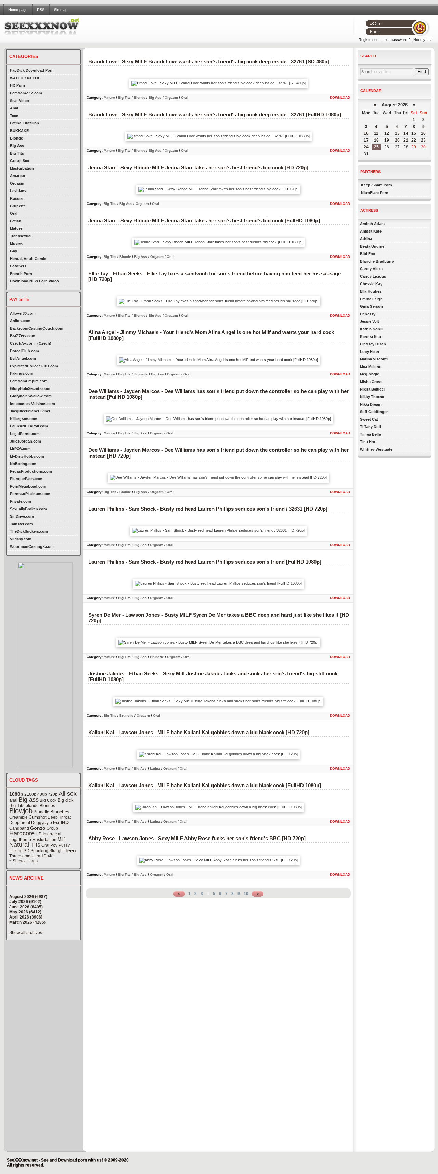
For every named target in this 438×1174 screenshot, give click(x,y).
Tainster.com (21, 524)
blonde (32, 805)
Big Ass (17, 146)
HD (39, 834)
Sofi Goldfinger (374, 412)
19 (386, 140)
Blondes (47, 805)
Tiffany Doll (370, 427)
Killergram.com (23, 419)
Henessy (367, 314)
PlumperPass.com (26, 479)
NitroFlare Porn (374, 192)
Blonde (16, 138)
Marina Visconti (374, 359)
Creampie (18, 817)
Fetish (15, 221)
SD (26, 850)
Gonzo (38, 828)
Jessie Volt (369, 321)
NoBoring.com (23, 464)
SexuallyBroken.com (28, 509)
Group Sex (19, 161)
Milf (61, 839)
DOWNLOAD (340, 98)
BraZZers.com (22, 336)
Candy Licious (373, 276)
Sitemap (60, 10)
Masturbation (22, 168)
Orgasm (17, 183)
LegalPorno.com (25, 434)
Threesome (19, 856)
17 (366, 140)
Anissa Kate (371, 231)
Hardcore (22, 833)
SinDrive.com (22, 516)
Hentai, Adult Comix (28, 258)
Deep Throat (59, 817)
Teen (14, 116)
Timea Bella (370, 434)
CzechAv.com (22, 343)
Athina (366, 239)
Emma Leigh (371, 299)
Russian (17, 198)
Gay (13, 251)
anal (13, 800)
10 (246, 893)
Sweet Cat (369, 419)
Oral (13, 213)
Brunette (18, 206)
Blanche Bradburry (377, 261)
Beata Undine (372, 246)
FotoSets (18, 266)
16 (423, 133)
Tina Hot (367, 442)
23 (423, 140)
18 (376, 140)
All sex (68, 793)
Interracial (52, 834)
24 (366, 147)
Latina (155, 768)
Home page (17, 10)
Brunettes (59, 811)
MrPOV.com (20, 449)
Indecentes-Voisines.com (32, 403)
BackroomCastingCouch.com (36, 328)
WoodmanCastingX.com (32, 546)
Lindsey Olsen (373, 344)
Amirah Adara (372, 224)
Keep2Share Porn (376, 185)
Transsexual (20, 236)
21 (405, 140)
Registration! (369, 40)
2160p (30, 794)
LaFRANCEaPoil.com (29, 426)
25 (376, 147)
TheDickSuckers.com (29, 531)
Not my (419, 40)
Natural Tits (24, 844)
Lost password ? (396, 40)
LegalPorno (20, 839)
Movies (16, 243)
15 (413, 133)
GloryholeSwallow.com (31, 396)
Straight (56, 850)
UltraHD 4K (42, 856)
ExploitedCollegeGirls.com (34, 366)
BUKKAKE (19, 131)
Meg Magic (369, 374)
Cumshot (38, 817)
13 (397, 133)
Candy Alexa (371, 269)
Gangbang (19, 828)
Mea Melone (370, 367)
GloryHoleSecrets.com (30, 388)
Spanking (39, 850)
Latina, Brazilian (24, 123)
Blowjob (21, 811)
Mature (16, 228)
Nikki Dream (371, 404)
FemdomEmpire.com (29, 381)
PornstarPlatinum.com (30, 494)
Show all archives (25, 932)
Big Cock (48, 800)
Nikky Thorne (372, 397)
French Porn (21, 274)
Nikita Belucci (372, 389)
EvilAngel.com (23, 358)
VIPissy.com (20, 539)
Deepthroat (19, 822)
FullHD (61, 822)
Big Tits (17, 153)
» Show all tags (23, 861)
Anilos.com (20, 321)
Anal (14, 108)
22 (413, 140)
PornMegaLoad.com (28, 486)
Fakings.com (21, 373)
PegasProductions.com (31, 471)
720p (52, 794)
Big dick (65, 800)
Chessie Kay (371, 284)
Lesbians (18, 191)
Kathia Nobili (371, 329)
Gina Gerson (371, 306)
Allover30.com (23, 313)
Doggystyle (41, 822)
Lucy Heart (369, 351)
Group (52, 828)
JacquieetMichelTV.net (30, 411)
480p (42, 794)
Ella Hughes (371, 291)
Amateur (17, 176)
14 (405, 133)
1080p (16, 794)
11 (376, 133)
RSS (40, 10)
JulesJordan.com (25, 441)
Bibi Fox (367, 254)
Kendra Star (370, 336)
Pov (53, 845)
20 (397, 140)
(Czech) (44, 343)
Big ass (28, 799)
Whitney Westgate (376, 449)
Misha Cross (371, 382)
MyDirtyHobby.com (27, 456)
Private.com (20, 501)
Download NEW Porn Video (34, 281)
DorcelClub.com (24, 351)
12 (386, 133)
